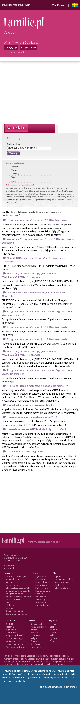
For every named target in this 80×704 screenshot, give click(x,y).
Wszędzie (15, 166)
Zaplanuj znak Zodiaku (16, 614)
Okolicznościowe (63, 588)
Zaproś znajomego (14, 638)
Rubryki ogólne (42, 585)
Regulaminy (11, 629)
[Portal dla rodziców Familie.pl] (24, 27)
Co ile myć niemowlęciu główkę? (25, 451)
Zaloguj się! (11, 47)
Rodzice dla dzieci (14, 611)
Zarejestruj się (28, 47)
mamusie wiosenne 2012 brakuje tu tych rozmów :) (36, 429)
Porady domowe (42, 605)
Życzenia (54, 638)
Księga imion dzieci (15, 593)
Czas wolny (36, 647)
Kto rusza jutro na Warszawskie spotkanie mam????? (37, 385)
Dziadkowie (40, 596)
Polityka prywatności (15, 647)
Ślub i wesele (41, 588)
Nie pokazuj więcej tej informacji (59, 686)
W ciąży (34, 629)
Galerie (53, 632)
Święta (34, 638)
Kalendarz (10, 608)
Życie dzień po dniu (64, 579)
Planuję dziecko (42, 591)
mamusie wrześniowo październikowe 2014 (32, 417)
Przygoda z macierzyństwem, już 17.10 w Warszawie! (37, 220)
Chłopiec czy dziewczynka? (18, 591)
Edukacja (10, 605)
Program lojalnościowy (16, 635)
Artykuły (15, 174)
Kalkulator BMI (13, 599)
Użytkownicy (41, 602)
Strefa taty (40, 599)
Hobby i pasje (61, 585)
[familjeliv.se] (75, 5)
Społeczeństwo (62, 582)
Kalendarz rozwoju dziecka (18, 596)
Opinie (58, 576)
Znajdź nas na (59, 5)
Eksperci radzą (42, 582)
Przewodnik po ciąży (15, 579)
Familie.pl (7, 212)
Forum (14, 170)
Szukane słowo (13, 144)
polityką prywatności (14, 681)
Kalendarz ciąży (13, 582)
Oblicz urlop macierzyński (18, 588)
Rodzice (39, 593)
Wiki (13, 177)
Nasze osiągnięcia (14, 644)
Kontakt (9, 624)
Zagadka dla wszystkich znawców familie (30, 404)
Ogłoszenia (40, 576)
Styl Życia (35, 644)
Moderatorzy (12, 632)
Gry (7, 602)
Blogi (13, 181)
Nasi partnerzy (13, 641)
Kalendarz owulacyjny (16, 576)
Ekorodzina (40, 579)
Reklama (10, 626)
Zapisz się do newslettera (15, 51)
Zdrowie (35, 641)
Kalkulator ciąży (13, 585)
